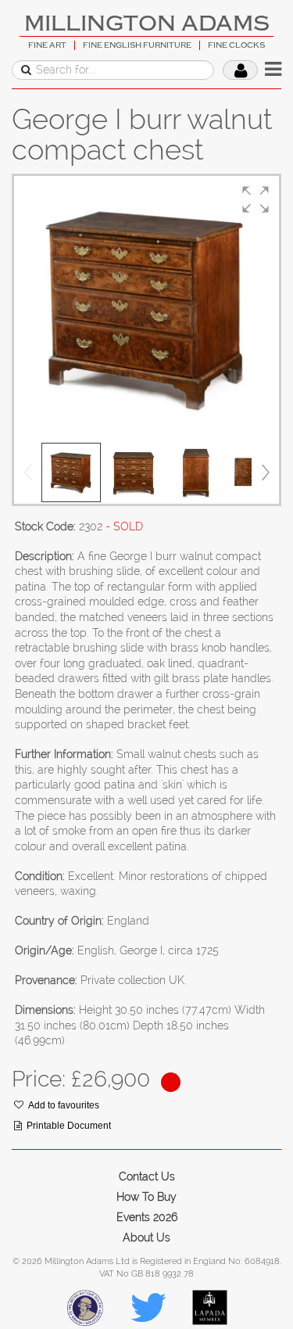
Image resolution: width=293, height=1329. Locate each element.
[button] (255, 199)
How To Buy (146, 1197)
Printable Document (69, 1125)
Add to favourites (63, 1105)
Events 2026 (146, 1217)
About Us (146, 1237)
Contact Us (147, 1176)
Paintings (37, 166)
